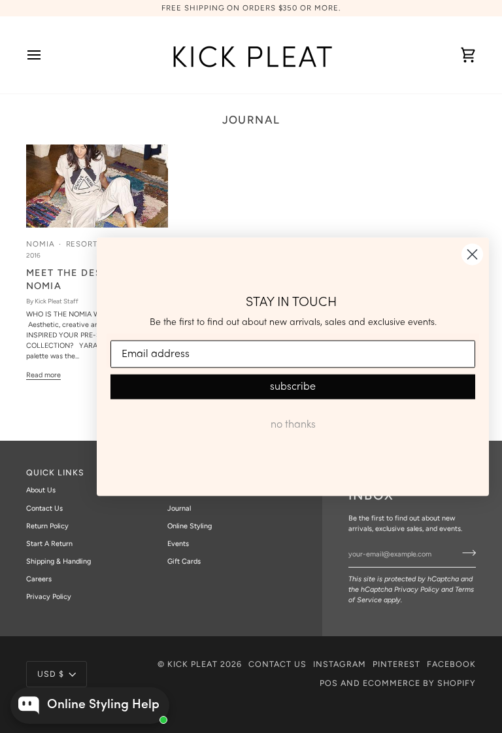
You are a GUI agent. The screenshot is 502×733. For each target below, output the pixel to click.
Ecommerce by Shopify (419, 683)
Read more (43, 375)
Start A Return (49, 543)
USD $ (50, 674)
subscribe (293, 387)
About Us (41, 490)
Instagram (339, 664)
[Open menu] (45, 55)
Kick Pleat (192, 664)
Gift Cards (184, 561)
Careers (39, 579)
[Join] (465, 552)
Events (178, 543)
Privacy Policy (416, 589)
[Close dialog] (472, 254)
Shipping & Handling (58, 561)
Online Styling (189, 526)
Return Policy (47, 526)
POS (329, 683)
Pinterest (396, 664)
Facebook (451, 664)
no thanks (293, 425)
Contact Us (44, 508)
